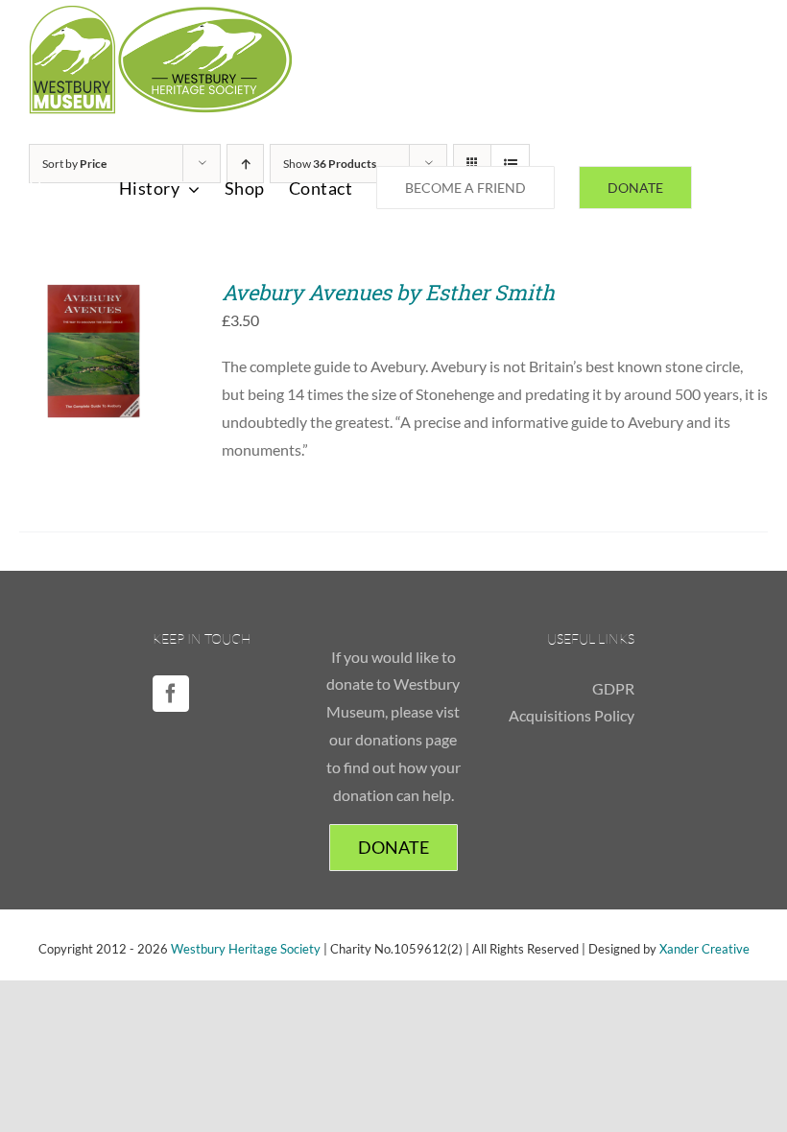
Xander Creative (704, 948)
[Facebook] (171, 693)
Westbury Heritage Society (246, 948)
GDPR (613, 688)
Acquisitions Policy (571, 715)
